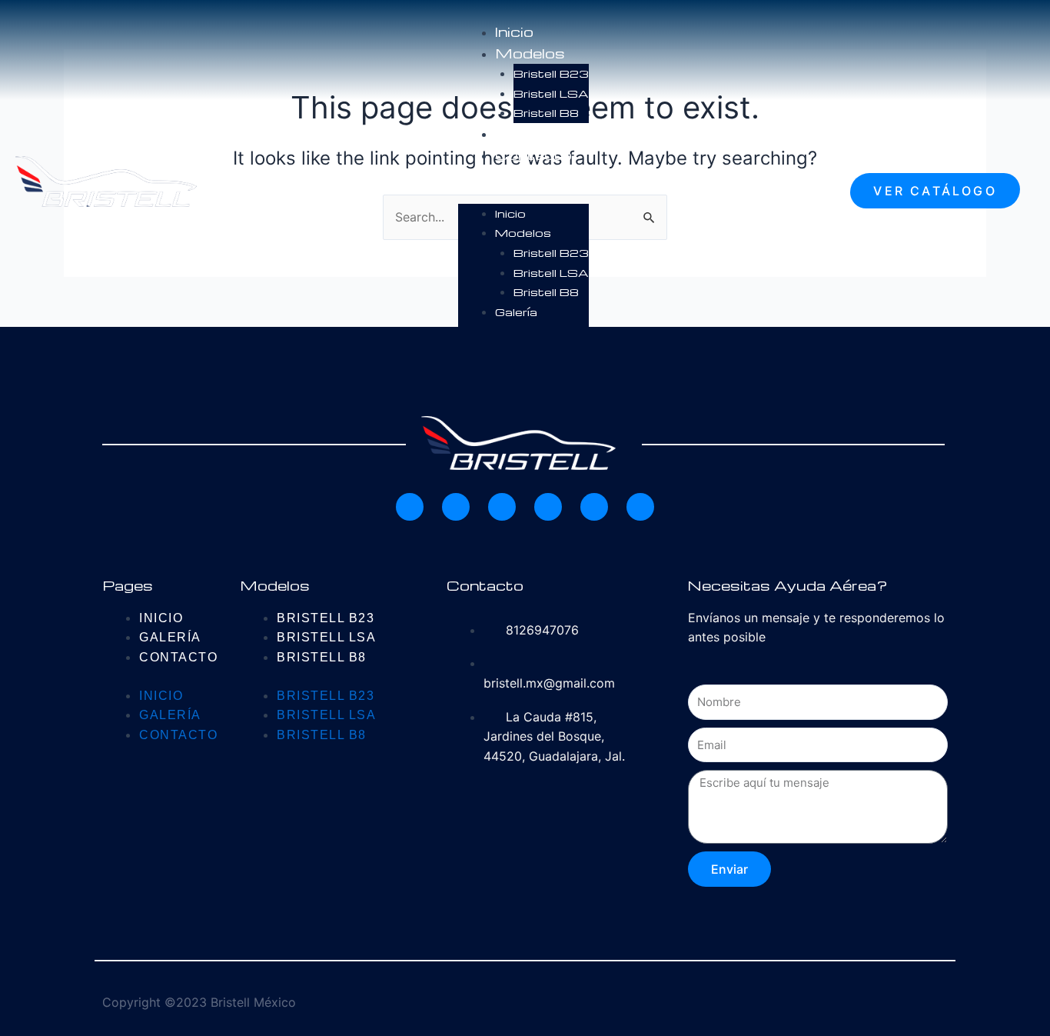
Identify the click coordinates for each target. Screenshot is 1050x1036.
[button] (523, 194)
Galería (521, 133)
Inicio (514, 31)
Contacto (533, 154)
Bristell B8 (546, 112)
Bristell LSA (551, 93)
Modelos (530, 53)
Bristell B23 (551, 73)
